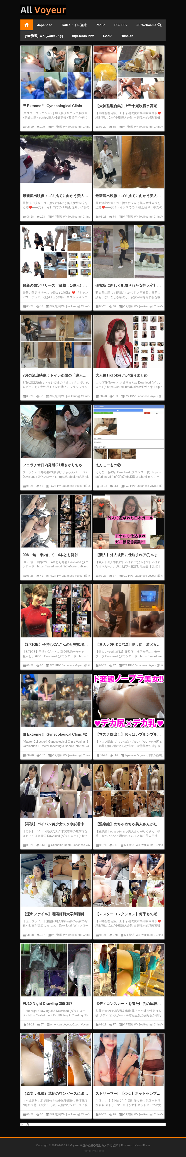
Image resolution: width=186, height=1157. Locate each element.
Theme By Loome (93, 1150)
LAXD (107, 36)
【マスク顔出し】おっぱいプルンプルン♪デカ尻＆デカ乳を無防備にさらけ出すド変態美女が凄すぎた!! (128, 734)
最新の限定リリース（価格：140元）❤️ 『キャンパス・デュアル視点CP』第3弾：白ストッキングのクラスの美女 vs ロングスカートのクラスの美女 (56, 285)
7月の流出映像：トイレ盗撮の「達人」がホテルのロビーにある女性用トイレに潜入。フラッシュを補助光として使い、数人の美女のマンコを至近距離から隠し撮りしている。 (56, 375)
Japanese (44, 25)
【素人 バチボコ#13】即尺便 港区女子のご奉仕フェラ (128, 644)
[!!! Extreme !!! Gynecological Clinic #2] (56, 700)
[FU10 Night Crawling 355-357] (56, 970)
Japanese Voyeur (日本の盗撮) (143, 755)
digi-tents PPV (83, 36)
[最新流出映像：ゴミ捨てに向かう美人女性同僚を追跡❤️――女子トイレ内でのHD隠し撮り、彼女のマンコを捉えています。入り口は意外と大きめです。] (56, 159)
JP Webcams (146, 25)
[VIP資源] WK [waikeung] (44, 36)
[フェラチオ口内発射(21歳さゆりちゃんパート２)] (56, 431)
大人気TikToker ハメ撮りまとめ (121, 375)
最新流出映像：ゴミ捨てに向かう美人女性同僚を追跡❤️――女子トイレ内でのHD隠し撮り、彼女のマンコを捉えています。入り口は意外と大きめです (128, 196)
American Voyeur (60, 1024)
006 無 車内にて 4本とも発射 (50, 555)
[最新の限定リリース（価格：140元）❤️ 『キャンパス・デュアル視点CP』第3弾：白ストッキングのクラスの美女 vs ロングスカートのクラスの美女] (56, 251)
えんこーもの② (108, 465)
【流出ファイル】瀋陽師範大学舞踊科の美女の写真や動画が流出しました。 (56, 914)
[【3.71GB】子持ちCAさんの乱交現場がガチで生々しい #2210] (56, 611)
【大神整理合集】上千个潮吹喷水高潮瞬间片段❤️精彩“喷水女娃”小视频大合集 (128, 106)
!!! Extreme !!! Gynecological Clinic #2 (55, 734)
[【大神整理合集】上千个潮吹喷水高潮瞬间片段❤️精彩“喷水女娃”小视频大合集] (128, 72)
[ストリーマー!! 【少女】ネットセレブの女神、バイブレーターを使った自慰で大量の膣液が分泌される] (128, 1060)
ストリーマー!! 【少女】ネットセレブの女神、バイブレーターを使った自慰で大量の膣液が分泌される (128, 1093)
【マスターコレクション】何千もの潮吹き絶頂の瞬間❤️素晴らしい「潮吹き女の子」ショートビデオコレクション (128, 914)
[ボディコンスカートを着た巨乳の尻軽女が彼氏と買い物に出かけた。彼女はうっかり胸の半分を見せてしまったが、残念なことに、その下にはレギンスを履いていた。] (128, 970)
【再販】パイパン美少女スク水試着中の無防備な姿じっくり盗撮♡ (56, 824)
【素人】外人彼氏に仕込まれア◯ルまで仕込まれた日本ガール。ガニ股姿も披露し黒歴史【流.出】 (128, 555)
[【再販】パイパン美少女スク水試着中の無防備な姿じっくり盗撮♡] (56, 792)
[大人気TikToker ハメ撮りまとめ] (128, 341)
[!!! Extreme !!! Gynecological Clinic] (56, 72)
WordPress (143, 1145)
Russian (127, 36)
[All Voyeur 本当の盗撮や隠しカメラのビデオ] (43, 6)
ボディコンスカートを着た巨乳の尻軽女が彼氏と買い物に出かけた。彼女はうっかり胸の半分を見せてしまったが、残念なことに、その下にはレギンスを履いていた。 (128, 1004)
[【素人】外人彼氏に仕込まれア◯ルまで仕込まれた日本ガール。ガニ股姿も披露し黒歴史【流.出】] (128, 530)
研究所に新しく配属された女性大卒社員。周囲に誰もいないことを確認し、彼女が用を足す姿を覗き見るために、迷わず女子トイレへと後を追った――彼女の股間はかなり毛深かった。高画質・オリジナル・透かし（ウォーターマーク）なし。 (128, 285)
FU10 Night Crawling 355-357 (47, 1004)
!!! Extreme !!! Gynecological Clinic (52, 106)
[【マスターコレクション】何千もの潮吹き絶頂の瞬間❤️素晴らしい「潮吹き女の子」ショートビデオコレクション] (128, 880)
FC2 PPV (120, 25)
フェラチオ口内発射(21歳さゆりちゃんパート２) (56, 465)
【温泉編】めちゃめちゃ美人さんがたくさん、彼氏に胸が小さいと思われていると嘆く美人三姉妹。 (128, 824)
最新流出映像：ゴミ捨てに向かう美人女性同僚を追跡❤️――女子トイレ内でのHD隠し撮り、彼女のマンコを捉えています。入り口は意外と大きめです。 (56, 196)
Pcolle (100, 25)
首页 (26, 24)
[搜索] (159, 24)
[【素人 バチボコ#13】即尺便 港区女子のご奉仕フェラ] (128, 611)
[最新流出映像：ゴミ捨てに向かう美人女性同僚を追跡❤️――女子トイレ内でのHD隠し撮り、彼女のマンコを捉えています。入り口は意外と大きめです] (128, 162)
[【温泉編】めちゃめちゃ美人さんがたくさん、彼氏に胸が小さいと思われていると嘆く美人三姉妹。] (128, 790)
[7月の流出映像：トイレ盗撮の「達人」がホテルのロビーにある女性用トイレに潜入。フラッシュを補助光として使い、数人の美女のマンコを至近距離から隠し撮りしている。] (56, 341)
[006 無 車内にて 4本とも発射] (56, 521)
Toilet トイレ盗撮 (74, 25)
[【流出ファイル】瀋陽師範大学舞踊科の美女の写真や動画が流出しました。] (56, 880)
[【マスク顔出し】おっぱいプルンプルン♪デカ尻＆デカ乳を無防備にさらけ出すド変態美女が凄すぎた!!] (128, 700)
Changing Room (61, 845)
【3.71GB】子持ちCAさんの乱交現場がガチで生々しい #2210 (56, 644)
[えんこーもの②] (128, 432)
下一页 (24, 1124)
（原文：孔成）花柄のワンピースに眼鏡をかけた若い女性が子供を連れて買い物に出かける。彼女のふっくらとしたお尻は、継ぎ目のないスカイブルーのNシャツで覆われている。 (56, 1093)
